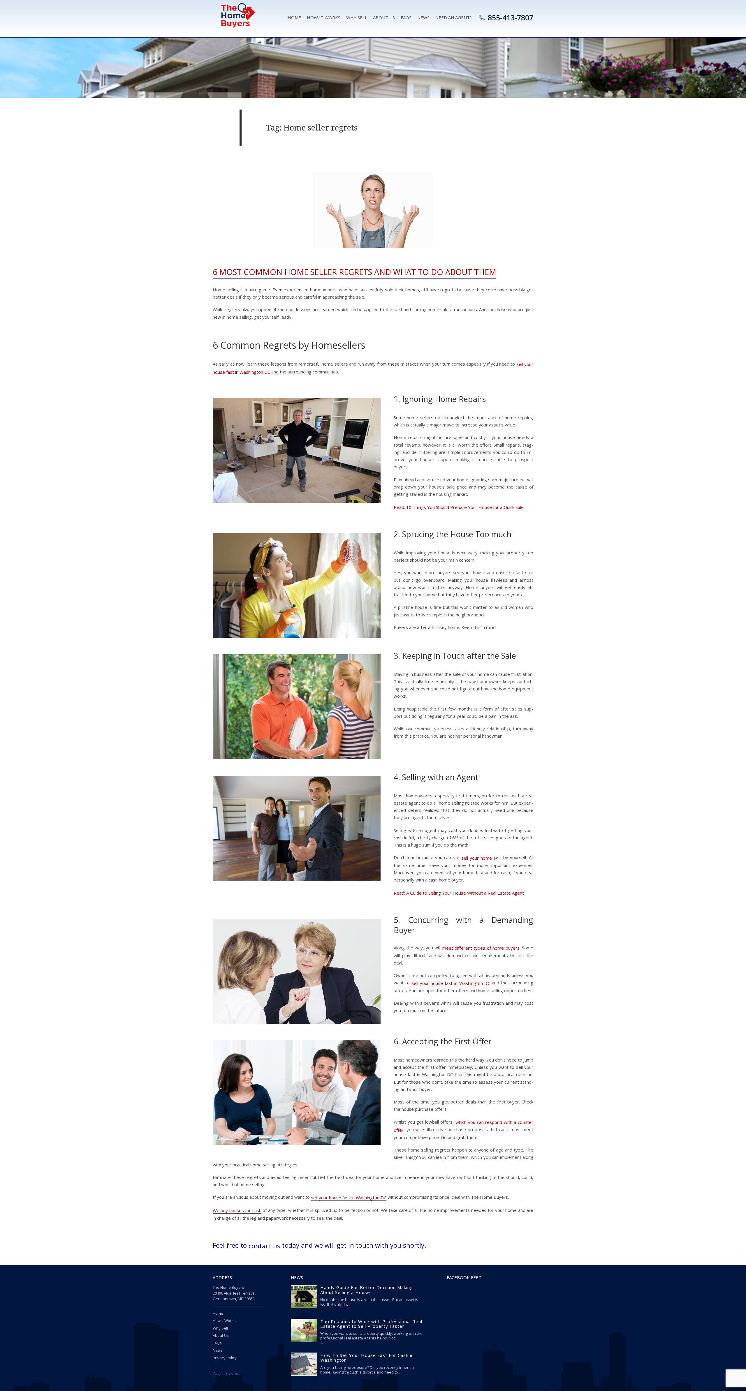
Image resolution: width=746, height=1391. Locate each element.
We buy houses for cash (237, 1210)
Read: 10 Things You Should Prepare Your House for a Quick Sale (459, 507)
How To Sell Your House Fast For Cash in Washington (367, 1357)
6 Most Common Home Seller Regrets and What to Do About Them (354, 272)
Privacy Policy (225, 1357)
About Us (384, 17)
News (423, 17)
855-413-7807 (510, 17)
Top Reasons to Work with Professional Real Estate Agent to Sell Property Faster (371, 1323)
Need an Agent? (453, 17)
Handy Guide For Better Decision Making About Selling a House (366, 1290)
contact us (264, 1245)
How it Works (323, 17)
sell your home (476, 858)
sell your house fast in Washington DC (450, 983)
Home (294, 17)
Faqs (406, 17)
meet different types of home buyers (481, 948)
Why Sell (356, 17)
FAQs (217, 1343)
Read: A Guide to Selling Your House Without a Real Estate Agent (459, 893)
